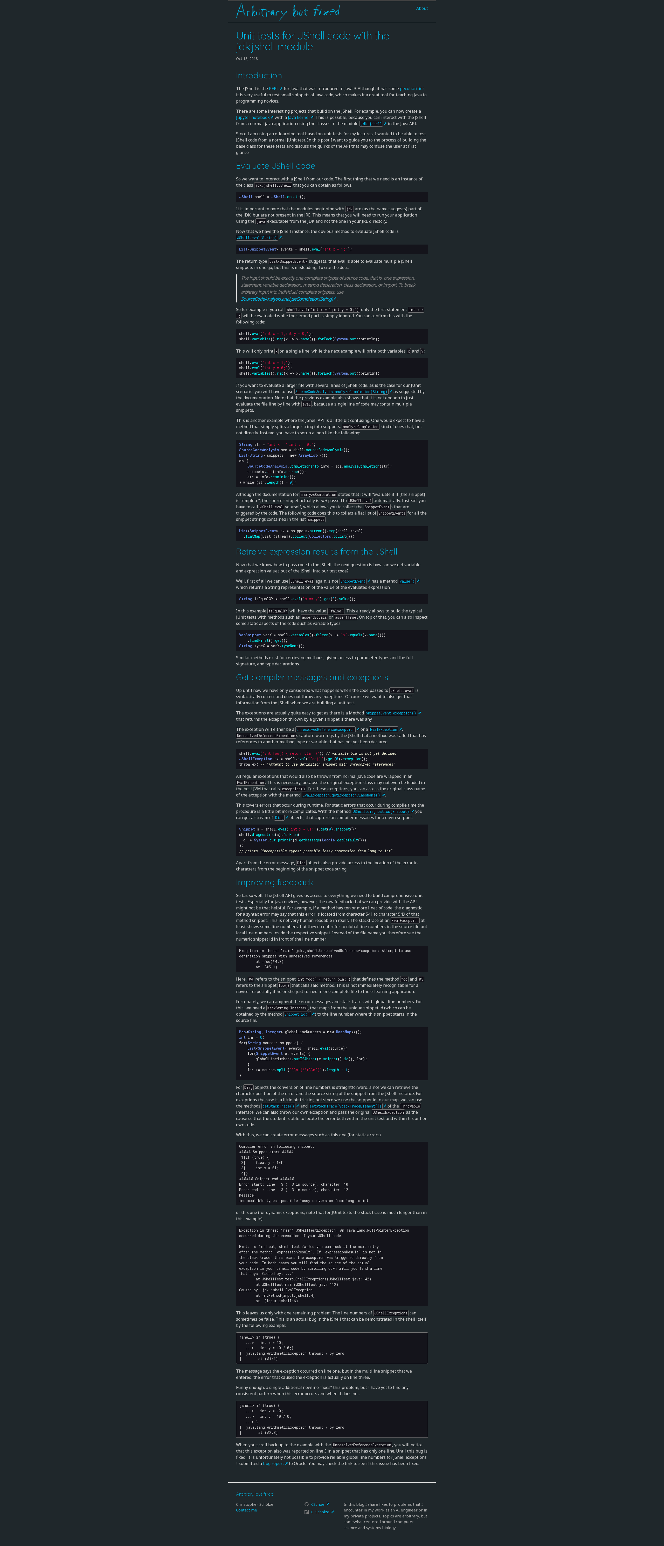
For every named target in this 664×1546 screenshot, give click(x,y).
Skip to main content (248, 25)
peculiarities (412, 88)
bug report (273, 1463)
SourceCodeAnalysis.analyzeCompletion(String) (287, 299)
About (422, 8)
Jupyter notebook (253, 117)
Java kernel (299, 117)
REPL (274, 88)
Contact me (246, 1510)
